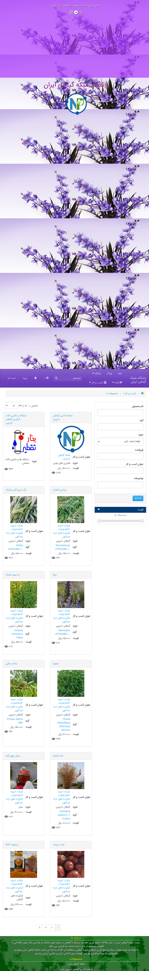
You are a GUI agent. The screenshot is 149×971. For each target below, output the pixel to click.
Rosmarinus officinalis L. (62, 547)
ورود (25, 378)
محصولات (113, 394)
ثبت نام (11, 378)
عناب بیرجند (59, 845)
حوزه (140, 435)
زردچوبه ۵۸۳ (12, 845)
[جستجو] (56, 378)
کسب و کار (130, 394)
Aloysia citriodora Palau (17, 634)
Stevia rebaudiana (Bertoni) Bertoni (63, 724)
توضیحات (138, 478)
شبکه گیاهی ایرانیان (64, 457)
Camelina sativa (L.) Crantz (64, 815)
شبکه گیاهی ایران (76, 964)
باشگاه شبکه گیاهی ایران (138, 379)
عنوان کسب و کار (134, 464)
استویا (56, 664)
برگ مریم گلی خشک (16, 490)
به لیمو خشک (12, 575)
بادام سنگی (11, 664)
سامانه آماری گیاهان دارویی (63, 418)
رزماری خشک (60, 490)
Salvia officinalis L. (15, 547)
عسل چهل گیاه (13, 756)
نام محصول (137, 406)
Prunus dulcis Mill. (15, 721)
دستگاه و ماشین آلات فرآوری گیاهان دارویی (16, 419)
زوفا (55, 575)
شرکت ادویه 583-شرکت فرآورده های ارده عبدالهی (61, 531)
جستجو (138, 498)
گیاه (141, 420)
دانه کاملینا (58, 756)
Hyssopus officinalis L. (62, 632)
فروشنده (139, 450)
